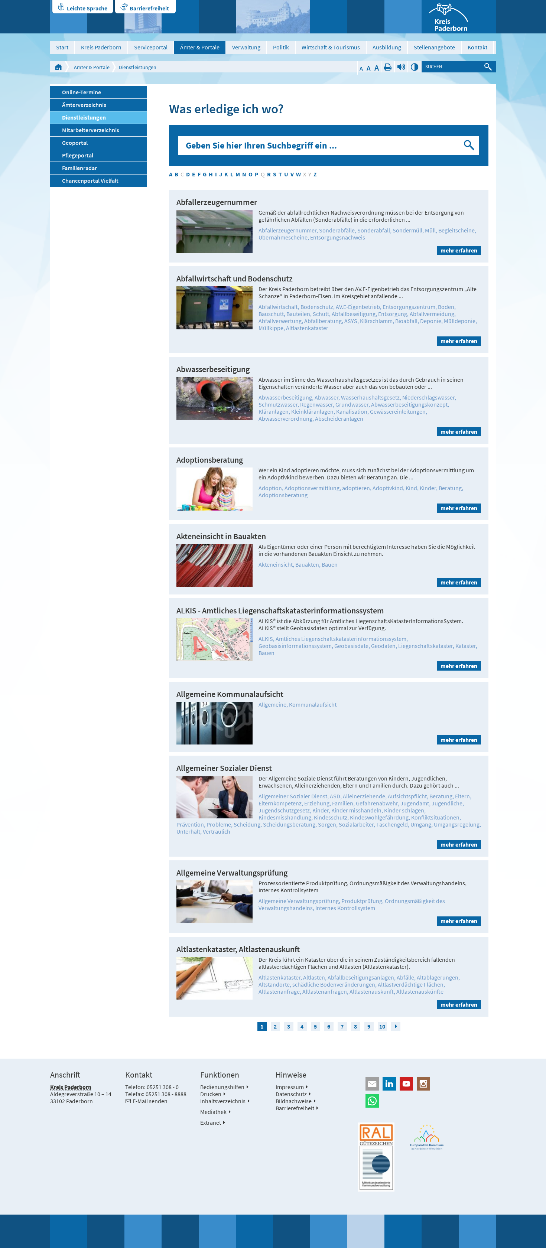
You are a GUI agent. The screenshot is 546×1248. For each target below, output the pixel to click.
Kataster (465, 645)
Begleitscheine (456, 230)
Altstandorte (274, 984)
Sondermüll (407, 230)
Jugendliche (447, 803)
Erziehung (316, 803)
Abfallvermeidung (432, 313)
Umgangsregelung (457, 824)
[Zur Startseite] (459, 16)
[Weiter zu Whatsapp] (426, 1101)
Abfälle (405, 977)
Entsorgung (392, 313)
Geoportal (75, 142)
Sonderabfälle (337, 230)
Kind (411, 488)
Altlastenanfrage (279, 991)
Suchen (470, 145)
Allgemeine (272, 704)
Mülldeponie (459, 321)
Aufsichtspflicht (407, 796)
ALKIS (266, 638)
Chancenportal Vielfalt (90, 180)
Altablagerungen (437, 977)
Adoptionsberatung (209, 460)
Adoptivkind (388, 488)
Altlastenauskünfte (419, 991)
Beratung (450, 488)
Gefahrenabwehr (377, 803)
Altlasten (314, 977)
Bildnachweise (294, 1101)
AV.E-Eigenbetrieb (358, 306)
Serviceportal (151, 47)
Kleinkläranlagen (312, 411)
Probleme (219, 824)
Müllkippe (271, 328)
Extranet (210, 1122)
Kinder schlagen (404, 810)
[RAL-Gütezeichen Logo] (376, 1157)
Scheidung (247, 824)
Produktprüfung (361, 901)
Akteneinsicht (276, 564)
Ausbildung (387, 47)
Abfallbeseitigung (354, 313)
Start (62, 47)
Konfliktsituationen (435, 817)
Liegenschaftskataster (425, 645)
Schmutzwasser (278, 404)
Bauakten (307, 564)
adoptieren (356, 488)
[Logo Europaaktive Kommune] (427, 1137)
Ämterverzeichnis (84, 104)
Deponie (430, 321)
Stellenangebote (434, 47)
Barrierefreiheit (149, 8)
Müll (430, 230)
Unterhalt (188, 831)
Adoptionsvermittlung (312, 488)
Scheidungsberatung (289, 824)
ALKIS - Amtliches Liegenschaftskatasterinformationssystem (280, 611)
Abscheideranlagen (339, 418)
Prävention (190, 824)
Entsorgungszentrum (409, 306)
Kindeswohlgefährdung (379, 817)
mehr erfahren (459, 250)
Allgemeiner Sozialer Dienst (224, 768)
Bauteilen (298, 313)
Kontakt (477, 47)
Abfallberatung (323, 321)
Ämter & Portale (200, 47)
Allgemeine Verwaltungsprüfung (231, 873)
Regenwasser (316, 404)
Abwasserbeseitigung (213, 369)
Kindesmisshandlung (285, 817)
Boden (446, 306)
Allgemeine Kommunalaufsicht (229, 694)
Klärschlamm (376, 321)
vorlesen (401, 66)
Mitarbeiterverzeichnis (90, 130)
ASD (335, 796)
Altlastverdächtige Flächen (410, 984)
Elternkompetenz (280, 803)
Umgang (420, 824)
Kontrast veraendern (414, 66)
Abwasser (326, 397)
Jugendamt (414, 803)
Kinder (428, 488)
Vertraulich (216, 831)
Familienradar (79, 168)
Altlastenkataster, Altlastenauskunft (238, 949)
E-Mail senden (150, 1101)
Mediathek (213, 1111)
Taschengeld (392, 824)
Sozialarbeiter (356, 824)
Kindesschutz (330, 817)
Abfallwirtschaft (278, 306)
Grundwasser (351, 404)
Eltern (462, 796)
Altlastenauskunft (372, 991)
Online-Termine (81, 92)
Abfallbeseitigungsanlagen (361, 977)
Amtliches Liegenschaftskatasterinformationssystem (341, 638)
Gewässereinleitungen (398, 411)
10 (382, 1026)
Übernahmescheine (283, 237)
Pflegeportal (77, 155)
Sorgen (327, 824)
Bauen (330, 564)
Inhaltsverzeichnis (223, 1101)
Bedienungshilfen (222, 1087)
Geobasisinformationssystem (295, 645)
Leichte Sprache (87, 8)
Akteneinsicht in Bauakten (221, 536)
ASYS (350, 321)
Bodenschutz (316, 306)
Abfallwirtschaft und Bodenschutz (234, 279)
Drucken (387, 66)
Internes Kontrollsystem (345, 908)
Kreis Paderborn (101, 47)
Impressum (290, 1087)
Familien (342, 803)
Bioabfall (406, 321)
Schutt (321, 313)
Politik (281, 47)
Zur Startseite (58, 66)
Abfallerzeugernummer (216, 202)
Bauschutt (271, 313)
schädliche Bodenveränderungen (333, 984)
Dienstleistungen (137, 67)
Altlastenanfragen (324, 991)
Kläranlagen (274, 411)
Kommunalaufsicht (313, 704)
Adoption (270, 488)
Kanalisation (351, 411)
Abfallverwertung (280, 321)
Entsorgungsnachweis (337, 237)
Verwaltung (246, 47)
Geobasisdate (351, 645)
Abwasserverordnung (285, 418)
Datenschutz (291, 1094)
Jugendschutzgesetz (284, 810)
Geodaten (383, 645)
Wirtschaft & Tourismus (331, 47)
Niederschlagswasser (428, 397)
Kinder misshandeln (356, 810)
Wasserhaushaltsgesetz (370, 397)
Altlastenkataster (307, 328)
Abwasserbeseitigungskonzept (409, 404)
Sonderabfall (373, 230)
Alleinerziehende (364, 796)
